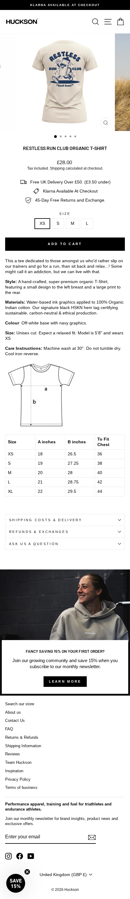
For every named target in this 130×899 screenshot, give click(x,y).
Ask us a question (34, 544)
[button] (15, 883)
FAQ (9, 729)
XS (42, 223)
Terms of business (21, 787)
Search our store (19, 704)
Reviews (12, 754)
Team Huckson (18, 762)
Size (64, 213)
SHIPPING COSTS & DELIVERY (45, 520)
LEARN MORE (65, 681)
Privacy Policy (18, 779)
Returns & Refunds (21, 737)
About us (13, 712)
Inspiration (14, 771)
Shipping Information (23, 746)
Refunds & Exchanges (39, 532)
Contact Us (15, 720)
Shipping (57, 168)
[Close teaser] (27, 872)
